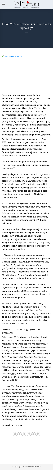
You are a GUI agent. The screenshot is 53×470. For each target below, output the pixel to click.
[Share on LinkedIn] (38, 434)
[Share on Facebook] (19, 434)
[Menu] (3, 4)
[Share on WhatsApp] (15, 434)
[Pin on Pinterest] (33, 434)
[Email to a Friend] (29, 434)
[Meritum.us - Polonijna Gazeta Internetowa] (26, 4)
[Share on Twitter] (24, 434)
